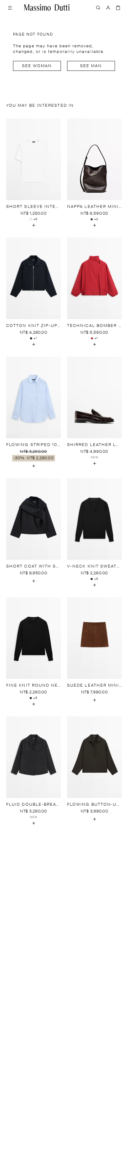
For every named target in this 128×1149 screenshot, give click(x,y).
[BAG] (118, 7)
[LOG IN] (108, 7)
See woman (37, 66)
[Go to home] (47, 7)
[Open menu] (10, 7)
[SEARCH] (98, 7)
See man (91, 66)
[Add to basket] (33, 225)
